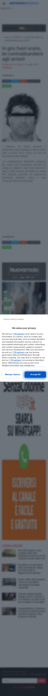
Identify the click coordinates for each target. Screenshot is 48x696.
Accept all (35, 374)
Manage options (12, 374)
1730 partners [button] (19, 334)
